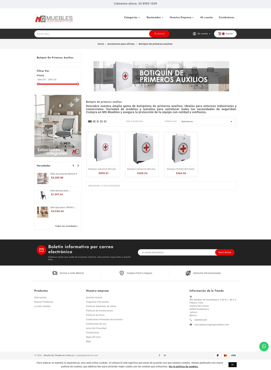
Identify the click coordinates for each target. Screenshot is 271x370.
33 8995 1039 (147, 3)
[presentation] (73, 165)
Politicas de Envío (95, 315)
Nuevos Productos (43, 302)
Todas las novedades (67, 226)
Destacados (154, 17)
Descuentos (40, 297)
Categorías (131, 17)
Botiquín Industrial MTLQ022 (103, 169)
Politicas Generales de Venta (101, 306)
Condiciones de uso (96, 324)
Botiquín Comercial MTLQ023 (142, 169)
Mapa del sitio (93, 337)
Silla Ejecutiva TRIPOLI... (63, 207)
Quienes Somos (94, 297)
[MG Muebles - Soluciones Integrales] (57, 126)
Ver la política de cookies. (184, 366)
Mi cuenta (206, 17)
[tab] (90, 121)
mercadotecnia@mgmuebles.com (211, 324)
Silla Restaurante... (60, 190)
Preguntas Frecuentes (97, 302)
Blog (88, 341)
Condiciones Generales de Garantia (104, 319)
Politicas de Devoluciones (99, 310)
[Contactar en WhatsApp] (264, 346)
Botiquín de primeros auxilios (55, 57)
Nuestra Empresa (180, 17)
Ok (232, 365)
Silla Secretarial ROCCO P (63, 174)
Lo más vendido (42, 306)
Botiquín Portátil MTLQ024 (180, 169)
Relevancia (207, 121)
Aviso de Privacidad (96, 328)
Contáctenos (226, 17)
